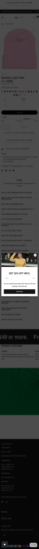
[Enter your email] (33, 278)
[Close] (35, 255)
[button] (19, 291)
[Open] (4, 544)
